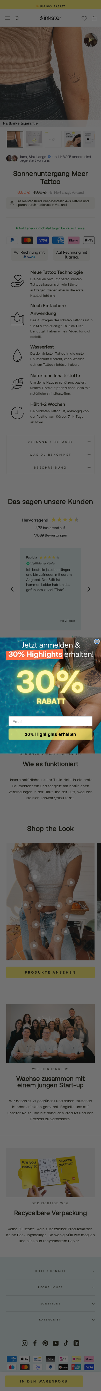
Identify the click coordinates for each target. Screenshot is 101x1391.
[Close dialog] (97, 641)
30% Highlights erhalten (50, 734)
